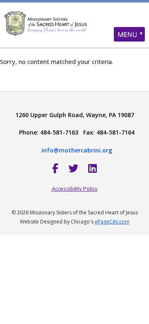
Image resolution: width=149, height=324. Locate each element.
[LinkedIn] (92, 168)
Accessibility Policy (75, 188)
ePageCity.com (112, 221)
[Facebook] (55, 168)
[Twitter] (73, 168)
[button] (129, 34)
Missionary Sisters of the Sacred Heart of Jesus (74, 31)
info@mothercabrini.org (76, 150)
